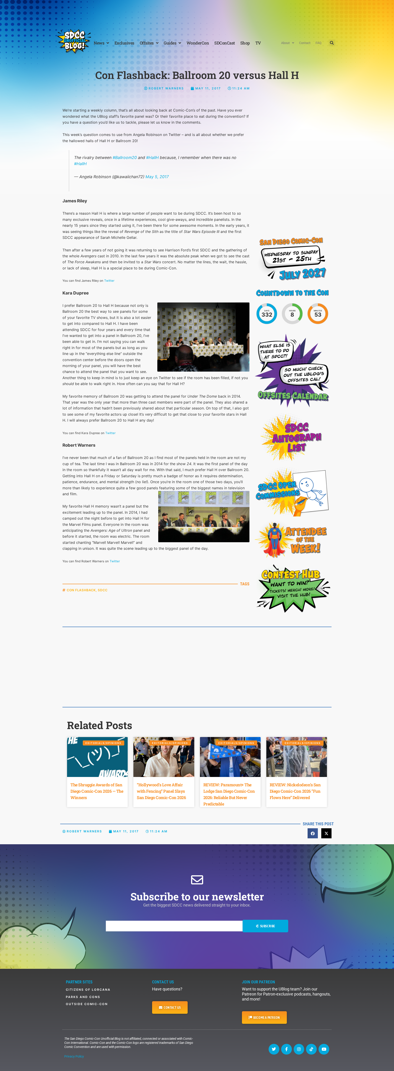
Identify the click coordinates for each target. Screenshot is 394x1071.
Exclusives (124, 43)
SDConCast (224, 43)
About (285, 43)
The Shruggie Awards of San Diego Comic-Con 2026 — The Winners (96, 791)
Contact (305, 43)
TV (258, 43)
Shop (245, 43)
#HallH (152, 157)
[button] (332, 42)
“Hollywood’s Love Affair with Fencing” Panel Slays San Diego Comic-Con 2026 (161, 791)
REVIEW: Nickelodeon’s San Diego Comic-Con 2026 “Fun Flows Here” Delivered (295, 791)
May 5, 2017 (157, 176)
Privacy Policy (74, 1056)
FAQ (318, 43)
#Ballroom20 (125, 157)
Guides (170, 43)
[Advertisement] (197, 12)
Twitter (110, 433)
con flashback (81, 590)
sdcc (103, 590)
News (99, 43)
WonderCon (198, 43)
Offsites (147, 43)
